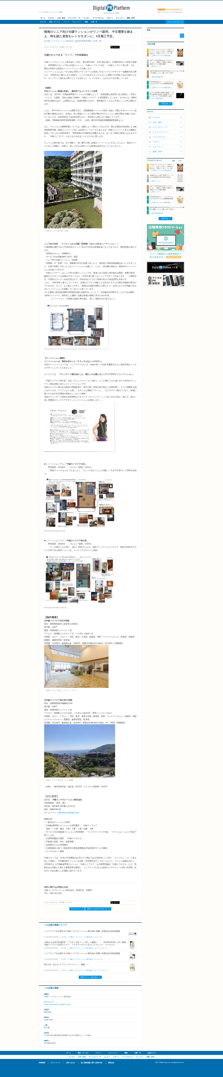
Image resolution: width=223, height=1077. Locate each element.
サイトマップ (55, 1063)
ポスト (116, 47)
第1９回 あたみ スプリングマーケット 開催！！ (66, 964)
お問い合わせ (70, 1063)
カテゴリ (43, 22)
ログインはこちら (174, 22)
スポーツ (110, 18)
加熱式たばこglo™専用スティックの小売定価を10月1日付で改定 (162, 176)
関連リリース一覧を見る (89, 977)
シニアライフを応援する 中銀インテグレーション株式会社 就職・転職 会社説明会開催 (82, 931)
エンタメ (86, 18)
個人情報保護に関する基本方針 (91, 1063)
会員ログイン (152, 1053)
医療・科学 (131, 18)
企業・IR (94, 22)
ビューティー (158, 147)
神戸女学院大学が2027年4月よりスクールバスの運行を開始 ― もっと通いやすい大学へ (167, 72)
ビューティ (120, 18)
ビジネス (51, 18)
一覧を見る (164, 104)
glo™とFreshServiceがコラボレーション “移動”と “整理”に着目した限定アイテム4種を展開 (162, 62)
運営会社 (111, 1063)
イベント (66, 22)
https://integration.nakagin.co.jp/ (57, 1004)
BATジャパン (156, 66)
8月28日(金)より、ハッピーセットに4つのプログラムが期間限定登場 (162, 82)
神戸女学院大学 (157, 77)
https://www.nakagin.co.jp (68, 812)
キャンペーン (77, 22)
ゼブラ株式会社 (157, 98)
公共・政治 (61, 18)
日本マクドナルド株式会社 (161, 55)
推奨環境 (42, 1063)
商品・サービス (54, 22)
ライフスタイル (98, 18)
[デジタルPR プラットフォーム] (111, 11)
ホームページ (76, 909)
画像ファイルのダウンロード (97, 909)
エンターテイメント (161, 132)
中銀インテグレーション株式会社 (60, 41)
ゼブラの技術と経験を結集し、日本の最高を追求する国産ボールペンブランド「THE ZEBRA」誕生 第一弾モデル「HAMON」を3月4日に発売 (162, 96)
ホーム (42, 18)
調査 (86, 22)
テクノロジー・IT (74, 18)
